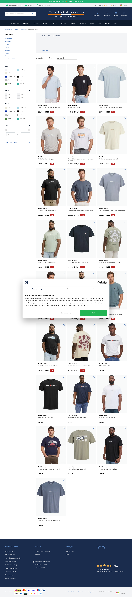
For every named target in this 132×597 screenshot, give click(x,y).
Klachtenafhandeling (11, 565)
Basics (92, 23)
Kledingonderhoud (10, 571)
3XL (9, 94)
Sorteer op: (52, 58)
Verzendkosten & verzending (13, 558)
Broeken (63, 23)
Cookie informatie (82, 592)
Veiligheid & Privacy (92, 592)
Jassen (72, 23)
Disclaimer (73, 592)
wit (21, 80)
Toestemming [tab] (37, 289)
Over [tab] (95, 289)
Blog (115, 23)
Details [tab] (66, 289)
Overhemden (15, 23)
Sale (99, 23)
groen (9, 83)
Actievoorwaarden (10, 578)
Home (6, 29)
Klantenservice (11, 547)
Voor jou (69, 547)
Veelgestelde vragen (11, 568)
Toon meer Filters (11, 142)
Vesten (44, 23)
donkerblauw (11, 76)
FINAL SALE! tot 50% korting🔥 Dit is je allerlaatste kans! (66, 1)
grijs (8, 80)
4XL (22, 94)
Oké (93, 313)
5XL (9, 97)
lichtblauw (23, 70)
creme (9, 73)
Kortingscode (70, 551)
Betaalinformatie (10, 555)
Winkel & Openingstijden (42, 551)
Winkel (38, 547)
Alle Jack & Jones (10, 59)
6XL (22, 97)
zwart (21, 76)
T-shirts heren (22, 29)
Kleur (7, 104)
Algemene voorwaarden (57, 592)
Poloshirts (26, 23)
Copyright (67, 592)
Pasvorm (8, 90)
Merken (107, 23)
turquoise (23, 83)
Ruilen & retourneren (11, 561)
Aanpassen (64, 313)
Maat (6, 66)
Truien (36, 23)
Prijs (6, 125)
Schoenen (82, 23)
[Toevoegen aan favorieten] (64, 66)
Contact (37, 555)
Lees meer (45, 50)
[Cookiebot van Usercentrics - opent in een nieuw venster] (98, 282)
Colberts (54, 23)
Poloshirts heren (13, 29)
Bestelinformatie (10, 551)
